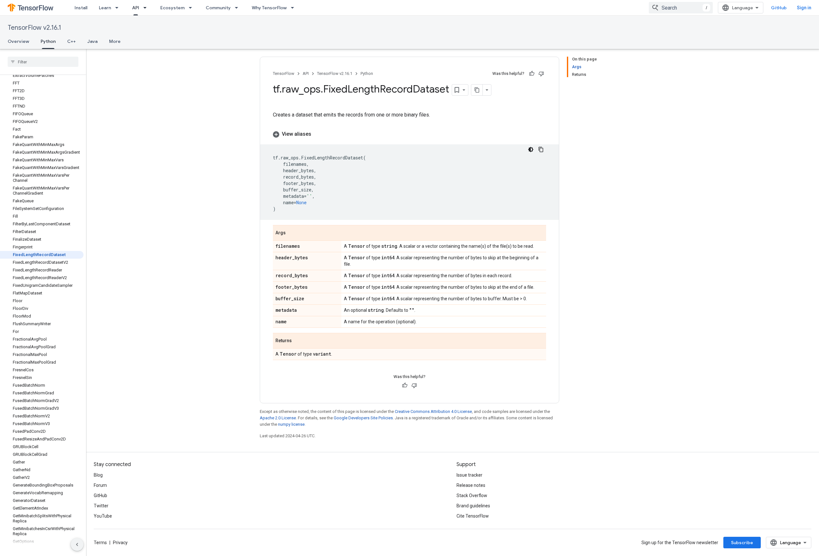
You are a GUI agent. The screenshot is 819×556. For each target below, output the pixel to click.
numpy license (291, 424)
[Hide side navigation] (77, 544)
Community (218, 8)
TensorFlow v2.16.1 (34, 28)
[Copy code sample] (541, 149)
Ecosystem (172, 8)
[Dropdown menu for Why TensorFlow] (294, 7)
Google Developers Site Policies (363, 417)
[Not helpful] (541, 73)
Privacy (120, 542)
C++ (71, 41)
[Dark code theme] (531, 149)
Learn (105, 8)
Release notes (471, 485)
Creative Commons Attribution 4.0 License (433, 411)
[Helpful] (532, 73)
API (135, 8)
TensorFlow (283, 73)
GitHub (779, 8)
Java (92, 41)
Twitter (101, 505)
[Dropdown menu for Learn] (118, 7)
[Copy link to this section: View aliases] (317, 134)
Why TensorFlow (269, 8)
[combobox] (681, 7)
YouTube (103, 516)
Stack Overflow (472, 495)
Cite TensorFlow (473, 516)
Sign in (804, 7)
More (115, 41)
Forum (100, 485)
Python (48, 41)
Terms (100, 542)
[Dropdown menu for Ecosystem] (192, 7)
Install (81, 8)
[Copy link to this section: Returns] (298, 341)
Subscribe (742, 542)
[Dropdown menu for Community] (238, 7)
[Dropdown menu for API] (147, 7)
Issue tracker (469, 475)
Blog (98, 475)
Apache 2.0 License (278, 417)
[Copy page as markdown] (477, 90)
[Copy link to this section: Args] (292, 233)
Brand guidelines (473, 505)
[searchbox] (43, 62)
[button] (409, 134)
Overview (18, 41)
